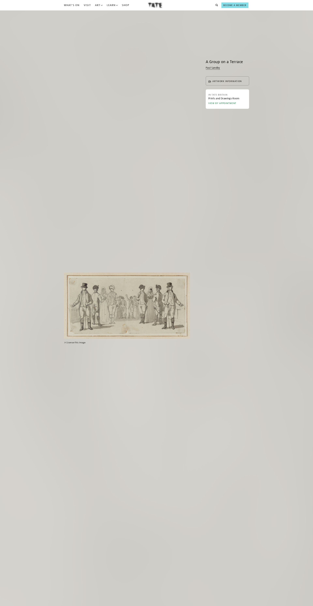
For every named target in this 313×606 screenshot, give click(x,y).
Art (97, 5)
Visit (87, 5)
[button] (215, 5)
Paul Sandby (213, 67)
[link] (75, 342)
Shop (125, 5)
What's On (72, 5)
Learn (111, 5)
